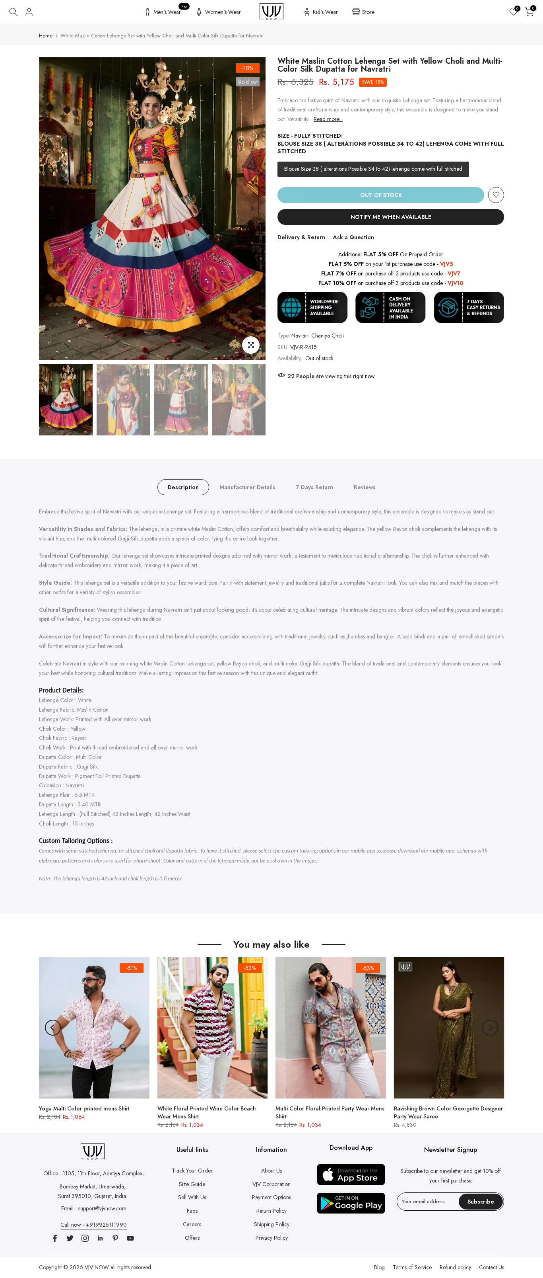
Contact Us (491, 1267)
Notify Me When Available (391, 216)
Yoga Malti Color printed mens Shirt (84, 1108)
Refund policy (455, 1267)
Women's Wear (223, 12)
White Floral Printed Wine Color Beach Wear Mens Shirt (206, 1112)
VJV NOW (97, 1267)
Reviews (365, 487)
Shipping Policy (271, 1224)
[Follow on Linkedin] (100, 1238)
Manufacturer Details (247, 487)
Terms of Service (412, 1267)
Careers (192, 1224)
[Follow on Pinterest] (115, 1238)
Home (45, 35)
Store (368, 12)
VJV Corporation (271, 1184)
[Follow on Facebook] (54, 1238)
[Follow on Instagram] (85, 1238)
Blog (379, 1267)
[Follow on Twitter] (70, 1238)
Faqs (192, 1211)
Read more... (328, 119)
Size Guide (192, 1184)
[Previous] (53, 209)
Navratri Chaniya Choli (317, 335)
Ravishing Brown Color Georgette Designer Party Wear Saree (448, 1112)
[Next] (252, 209)
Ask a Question (353, 237)
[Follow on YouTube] (130, 1238)
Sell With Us (192, 1197)
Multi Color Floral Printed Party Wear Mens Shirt (329, 1112)
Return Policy (271, 1211)
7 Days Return (314, 487)
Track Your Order (192, 1171)
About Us (271, 1171)
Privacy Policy (272, 1238)
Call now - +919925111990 (93, 1225)
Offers (192, 1238)
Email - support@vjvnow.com (93, 1208)
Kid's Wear (325, 12)
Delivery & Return (301, 237)
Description (183, 487)
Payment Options (271, 1197)
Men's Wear (170, 11)
